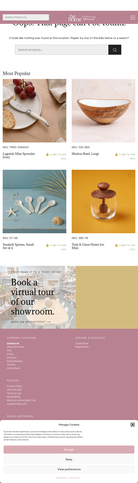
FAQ (9, 350)
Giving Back (13, 368)
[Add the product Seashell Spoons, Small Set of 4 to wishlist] (60, 175)
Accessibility (13, 396)
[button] (132, 424)
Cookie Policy (61, 477)
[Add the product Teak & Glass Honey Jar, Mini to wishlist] (129, 175)
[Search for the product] (45, 17)
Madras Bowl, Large (85, 154)
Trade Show (81, 343)
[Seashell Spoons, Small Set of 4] (34, 201)
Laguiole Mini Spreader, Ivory (19, 155)
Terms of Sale (14, 389)
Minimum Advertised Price (21, 400)
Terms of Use (14, 393)
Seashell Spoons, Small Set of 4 (18, 246)
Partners (12, 357)
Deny (69, 459)
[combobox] (22, 17)
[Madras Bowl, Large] (103, 110)
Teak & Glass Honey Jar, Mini (88, 246)
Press (10, 354)
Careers (11, 364)
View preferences (69, 469)
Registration (82, 346)
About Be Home (15, 346)
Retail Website (15, 361)
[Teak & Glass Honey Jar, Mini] (103, 201)
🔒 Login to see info (56, 156)
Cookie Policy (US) (17, 403)
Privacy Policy (74, 477)
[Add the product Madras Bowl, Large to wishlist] (129, 85)
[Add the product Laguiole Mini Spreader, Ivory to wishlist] (60, 85)
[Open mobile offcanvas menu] (132, 17)
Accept (69, 449)
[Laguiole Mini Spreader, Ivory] (34, 110)
